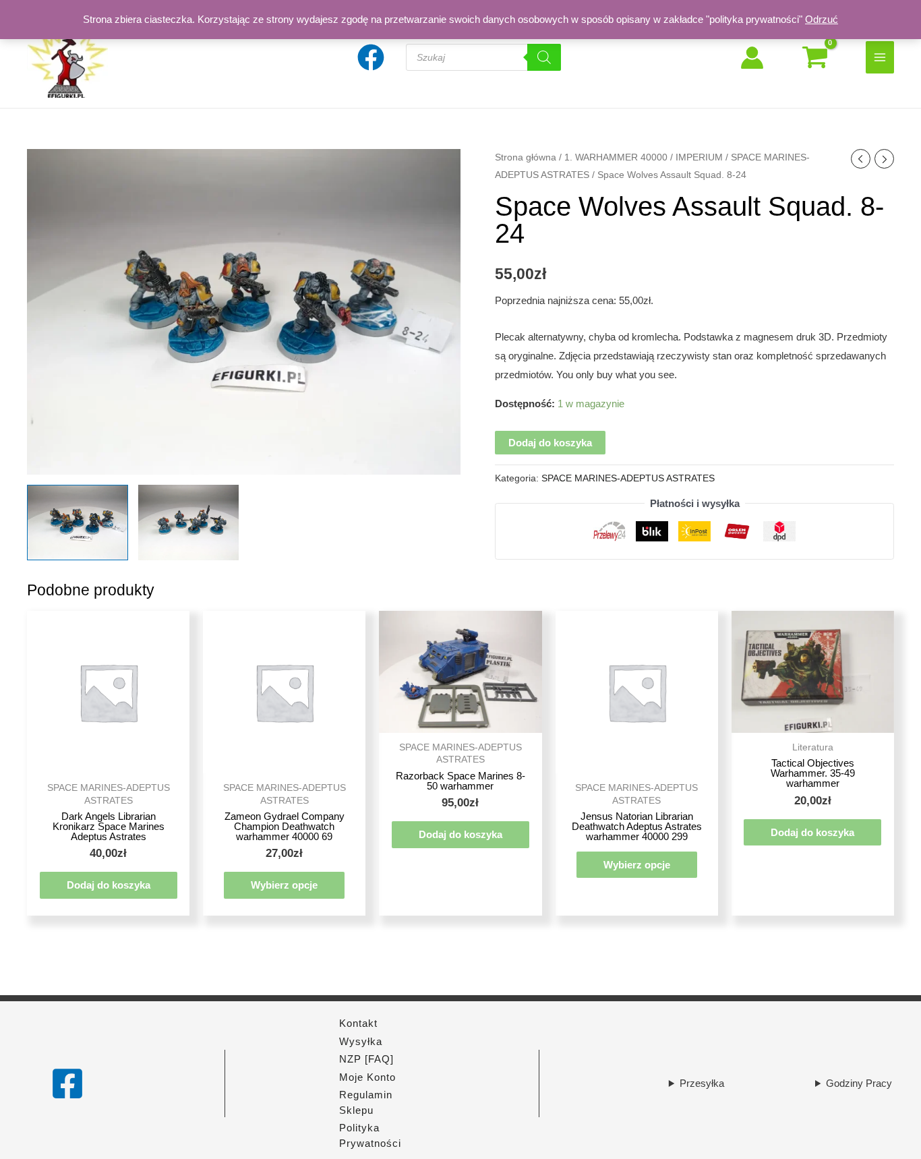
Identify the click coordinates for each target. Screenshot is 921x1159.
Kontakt (358, 1023)
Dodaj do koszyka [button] (108, 885)
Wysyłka (360, 1041)
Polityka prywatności (370, 1135)
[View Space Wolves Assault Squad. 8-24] (77, 522)
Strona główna (525, 157)
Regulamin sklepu (365, 1102)
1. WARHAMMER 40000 (615, 157)
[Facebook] (67, 1083)
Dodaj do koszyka (550, 442)
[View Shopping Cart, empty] (814, 57)
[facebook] (372, 57)
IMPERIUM (699, 157)
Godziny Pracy (859, 1083)
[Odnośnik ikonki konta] (752, 57)
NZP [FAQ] (366, 1059)
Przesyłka (702, 1083)
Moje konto (367, 1077)
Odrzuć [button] (821, 19)
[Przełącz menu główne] (880, 57)
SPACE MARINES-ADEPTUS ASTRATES (628, 478)
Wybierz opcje (284, 885)
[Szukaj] (544, 57)
